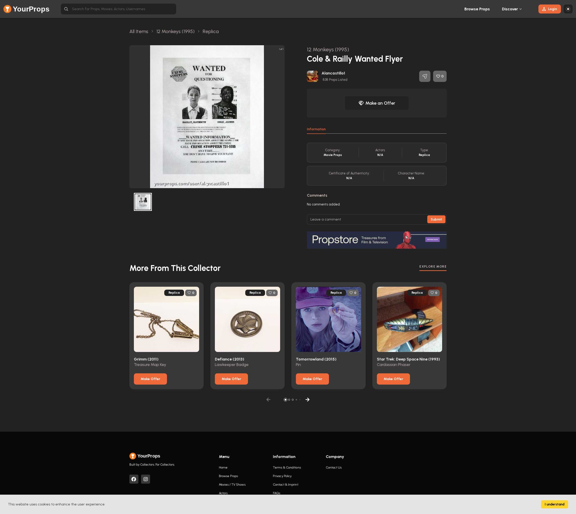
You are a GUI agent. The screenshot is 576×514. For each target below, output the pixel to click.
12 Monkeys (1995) (328, 49)
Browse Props (477, 9)
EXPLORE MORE (433, 266)
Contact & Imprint (285, 485)
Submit (436, 219)
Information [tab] (316, 129)
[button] (207, 185)
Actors (223, 493)
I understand (555, 504)
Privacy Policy (282, 476)
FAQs (276, 493)
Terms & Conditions (287, 467)
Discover (510, 9)
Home (223, 467)
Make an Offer (380, 103)
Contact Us (334, 467)
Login (552, 9)
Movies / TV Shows (232, 485)
